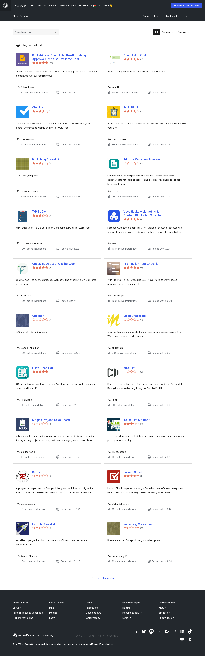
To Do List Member (136, 420)
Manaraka (108, 578)
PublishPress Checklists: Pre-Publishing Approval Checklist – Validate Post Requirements (59, 57)
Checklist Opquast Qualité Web (53, 263)
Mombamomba (20, 602)
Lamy (52, 617)
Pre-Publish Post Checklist (141, 263)
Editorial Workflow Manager (142, 159)
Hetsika (126, 607)
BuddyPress (166, 617)
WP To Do (39, 211)
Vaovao (17, 607)
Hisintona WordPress (186, 5)
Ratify (36, 472)
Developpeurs (93, 612)
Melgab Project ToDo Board (51, 420)
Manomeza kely (132, 612)
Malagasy (48, 635)
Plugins (53, 612)
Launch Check (133, 472)
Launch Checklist (43, 524)
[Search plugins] (56, 32)
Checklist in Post (134, 55)
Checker (38, 315)
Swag (126, 617)
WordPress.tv (94, 617)
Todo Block (131, 107)
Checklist (38, 107)
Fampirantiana (56, 602)
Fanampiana (92, 607)
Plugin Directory (21, 16)
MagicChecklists (134, 315)
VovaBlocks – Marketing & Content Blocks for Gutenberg (143, 213)
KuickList (129, 367)
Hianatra (90, 602)
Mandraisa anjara (131, 602)
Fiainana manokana (23, 617)
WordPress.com (168, 602)
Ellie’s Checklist (42, 367)
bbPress (164, 612)
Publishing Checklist (45, 159)
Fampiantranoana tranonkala (28, 612)
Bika (51, 607)
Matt (162, 607)
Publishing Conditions (137, 524)
